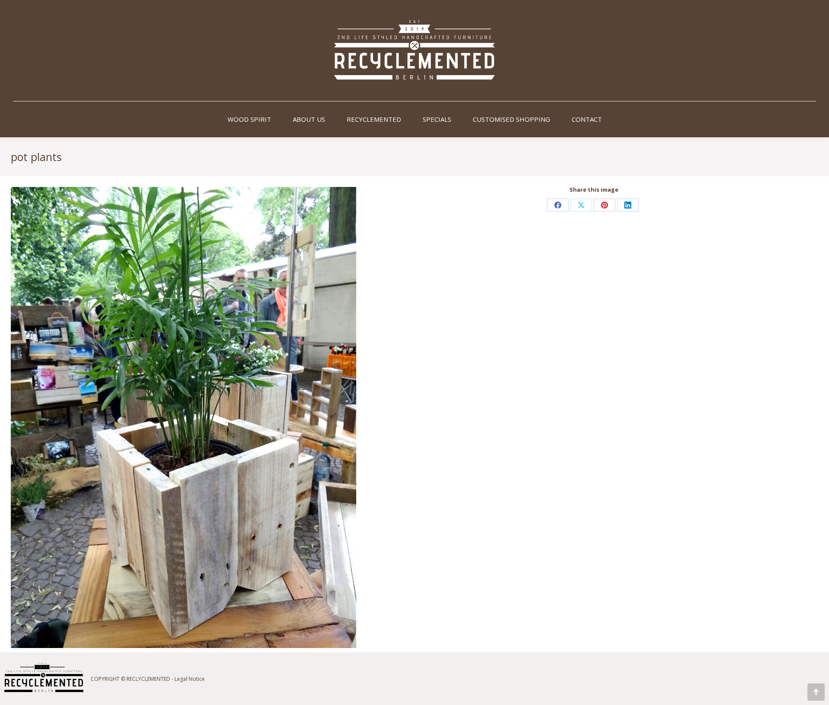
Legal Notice (189, 679)
